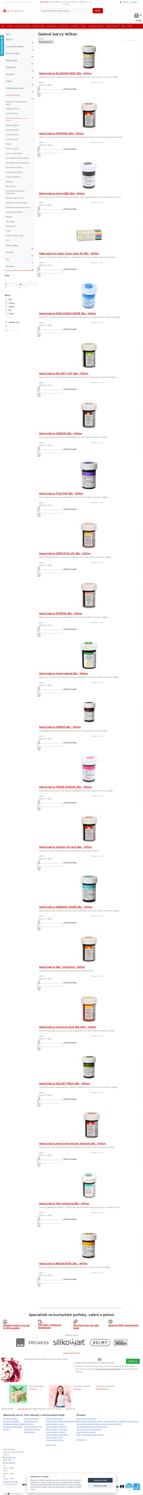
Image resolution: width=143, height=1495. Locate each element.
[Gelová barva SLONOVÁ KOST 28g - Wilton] (89, 57)
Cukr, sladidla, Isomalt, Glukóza (17, 158)
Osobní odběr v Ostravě (55, 1432)
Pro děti (9, 252)
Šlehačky (9, 217)
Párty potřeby (127, 26)
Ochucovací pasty (12, 149)
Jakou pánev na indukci (86, 1432)
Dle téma (10, 266)
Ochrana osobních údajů (13, 1427)
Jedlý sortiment (113, 26)
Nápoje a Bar (52, 26)
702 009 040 (10, 1457)
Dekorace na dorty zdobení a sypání (16, 103)
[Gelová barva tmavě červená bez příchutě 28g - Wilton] (89, 1125)
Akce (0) (12, 326)
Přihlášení (125, 2)
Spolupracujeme (30, 1421)
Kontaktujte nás (102, 1389)
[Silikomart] (69, 1342)
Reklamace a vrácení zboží (13, 1424)
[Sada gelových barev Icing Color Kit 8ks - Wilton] (89, 235)
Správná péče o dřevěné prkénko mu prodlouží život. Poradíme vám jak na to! (107, 1421)
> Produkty (14, 30)
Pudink (8, 231)
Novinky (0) (13, 330)
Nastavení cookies (100, 1486)
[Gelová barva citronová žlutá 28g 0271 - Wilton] (89, 1009)
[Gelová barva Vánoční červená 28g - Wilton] (89, 829)
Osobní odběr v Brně (54, 1418)
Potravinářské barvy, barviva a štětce (17, 119)
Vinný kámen (10, 226)
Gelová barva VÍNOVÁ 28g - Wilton (60, 433)
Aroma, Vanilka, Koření (14, 153)
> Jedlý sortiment (26, 30)
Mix (10, 310)
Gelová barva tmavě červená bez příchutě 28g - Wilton (72, 1143)
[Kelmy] (100, 1342)
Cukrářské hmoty (12, 113)
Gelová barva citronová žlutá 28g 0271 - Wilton (67, 1026)
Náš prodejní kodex (32, 1429)
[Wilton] (120, 1342)
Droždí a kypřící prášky (14, 172)
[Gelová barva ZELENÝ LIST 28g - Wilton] (89, 355)
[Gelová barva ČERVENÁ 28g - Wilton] (89, 115)
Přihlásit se (132, 1361)
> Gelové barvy (67, 30)
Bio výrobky (10, 221)
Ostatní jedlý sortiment (14, 212)
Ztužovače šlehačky (13, 177)
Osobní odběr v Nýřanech (56, 1427)
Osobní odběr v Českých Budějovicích (61, 1421)
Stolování (74, 26)
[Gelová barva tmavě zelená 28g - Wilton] (89, 655)
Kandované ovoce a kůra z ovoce (18, 207)
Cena (7, 275)
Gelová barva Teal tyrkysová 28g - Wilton (64, 1203)
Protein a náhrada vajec (14, 236)
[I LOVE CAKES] (38, 1342)
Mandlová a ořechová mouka (16, 203)
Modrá (11, 314)
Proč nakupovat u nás (33, 1427)
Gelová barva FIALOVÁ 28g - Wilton (61, 493)
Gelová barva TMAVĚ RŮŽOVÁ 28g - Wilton (65, 786)
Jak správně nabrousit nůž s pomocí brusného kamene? (98, 1424)
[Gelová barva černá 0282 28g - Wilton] (89, 175)
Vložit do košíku (70, 89)
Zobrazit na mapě (10, 1481)
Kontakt (30, 2)
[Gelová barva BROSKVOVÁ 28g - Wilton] (89, 1245)
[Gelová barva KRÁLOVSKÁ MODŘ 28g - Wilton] (89, 295)
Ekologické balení (31, 1418)
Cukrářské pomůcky (96, 26)
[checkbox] (8, 299)
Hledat (98, 11)
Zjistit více (33, 1389)
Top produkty (45, 42)
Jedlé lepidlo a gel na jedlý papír (17, 163)
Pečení (83, 26)
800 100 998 (23, 1409)
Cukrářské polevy (12, 135)
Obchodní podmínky (11, 1421)
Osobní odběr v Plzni (54, 1437)
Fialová (11, 303)
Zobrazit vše (9, 317)
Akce (3, 26)
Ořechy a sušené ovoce (14, 198)
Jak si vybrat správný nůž (86, 1418)
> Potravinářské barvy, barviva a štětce (47, 30)
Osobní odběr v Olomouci (56, 1429)
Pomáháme (29, 1424)
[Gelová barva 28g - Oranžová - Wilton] (89, 949)
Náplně (8, 144)
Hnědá (11, 307)
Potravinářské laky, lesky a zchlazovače (15, 192)
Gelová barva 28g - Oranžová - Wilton (62, 966)
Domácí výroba (38, 26)
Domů (7, 30)
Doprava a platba (9, 2)
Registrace (133, 2)
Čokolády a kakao (12, 130)
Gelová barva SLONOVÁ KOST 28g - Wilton (65, 73)
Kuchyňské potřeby (22, 26)
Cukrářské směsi (12, 139)
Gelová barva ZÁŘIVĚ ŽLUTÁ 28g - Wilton (65, 553)
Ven (7, 259)
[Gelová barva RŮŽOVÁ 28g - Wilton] (89, 595)
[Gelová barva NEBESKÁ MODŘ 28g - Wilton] (89, 889)
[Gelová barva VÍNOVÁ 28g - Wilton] (89, 415)
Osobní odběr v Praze (54, 1440)
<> (6, 281)
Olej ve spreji (10, 186)
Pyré (7, 240)
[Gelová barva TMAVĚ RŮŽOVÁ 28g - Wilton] (89, 769)
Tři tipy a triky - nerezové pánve (89, 1429)
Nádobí (10, 26)
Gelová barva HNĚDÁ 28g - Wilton (60, 726)
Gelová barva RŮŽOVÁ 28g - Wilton (60, 613)
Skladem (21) (14, 322)
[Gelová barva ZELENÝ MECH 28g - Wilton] (89, 1067)
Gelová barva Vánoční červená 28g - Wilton (65, 846)
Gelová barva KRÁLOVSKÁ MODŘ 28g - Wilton (67, 313)
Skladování (63, 26)
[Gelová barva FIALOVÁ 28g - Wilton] (89, 475)
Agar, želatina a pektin (14, 168)
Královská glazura (12, 125)
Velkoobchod (21, 2)
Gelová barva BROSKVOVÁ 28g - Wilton (63, 1263)
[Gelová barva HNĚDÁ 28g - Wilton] (89, 712)
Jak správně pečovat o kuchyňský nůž (91, 1427)
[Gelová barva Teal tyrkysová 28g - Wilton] (89, 1185)
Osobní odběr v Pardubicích (57, 1435)
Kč (5, 288)
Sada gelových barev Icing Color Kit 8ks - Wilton (69, 253)
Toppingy (9, 182)
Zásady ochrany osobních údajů (108, 1369)
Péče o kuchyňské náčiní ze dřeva (89, 1435)
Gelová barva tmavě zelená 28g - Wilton (63, 673)
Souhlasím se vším (100, 1480)
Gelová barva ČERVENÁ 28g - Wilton (61, 133)
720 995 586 (10, 1463)
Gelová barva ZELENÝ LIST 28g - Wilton (63, 373)
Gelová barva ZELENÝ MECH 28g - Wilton (64, 1083)
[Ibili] (20, 1342)
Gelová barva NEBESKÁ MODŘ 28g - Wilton (65, 906)
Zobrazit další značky (71, 1353)
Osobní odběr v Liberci (55, 1424)
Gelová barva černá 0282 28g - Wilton (62, 193)
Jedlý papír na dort (13, 109)
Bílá (10, 300)
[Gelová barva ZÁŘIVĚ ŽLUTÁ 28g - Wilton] (89, 535)
